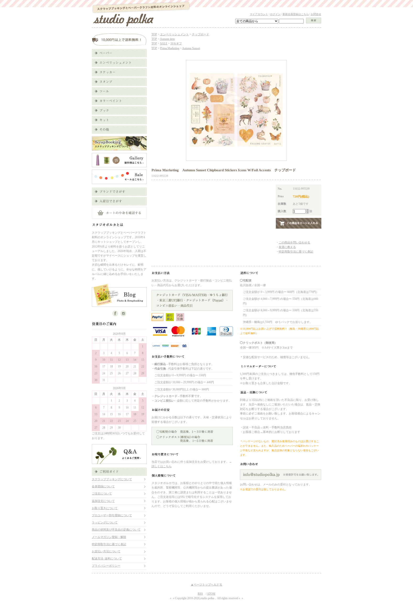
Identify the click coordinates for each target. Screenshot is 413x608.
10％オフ (176, 43)
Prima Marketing (169, 48)
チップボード (200, 34)
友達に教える (287, 247)
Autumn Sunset (191, 48)
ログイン (275, 14)
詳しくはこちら (162, 466)
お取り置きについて (105, 508)
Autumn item (167, 39)
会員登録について (103, 486)
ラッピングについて (105, 522)
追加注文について (103, 501)
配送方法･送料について (107, 558)
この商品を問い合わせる (294, 242)
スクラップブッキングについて (112, 479)
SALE (163, 43)
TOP (154, 34)
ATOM (211, 593)
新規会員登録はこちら (296, 14)
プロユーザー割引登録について (112, 515)
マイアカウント (259, 14)
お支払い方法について (106, 551)
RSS (200, 593)
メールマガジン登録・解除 (109, 537)
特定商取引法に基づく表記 (109, 544)
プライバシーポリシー (106, 565)
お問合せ (316, 14)
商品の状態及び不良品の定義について (116, 529)
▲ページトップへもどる (206, 584)
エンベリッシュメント (174, 34)
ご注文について (102, 493)
